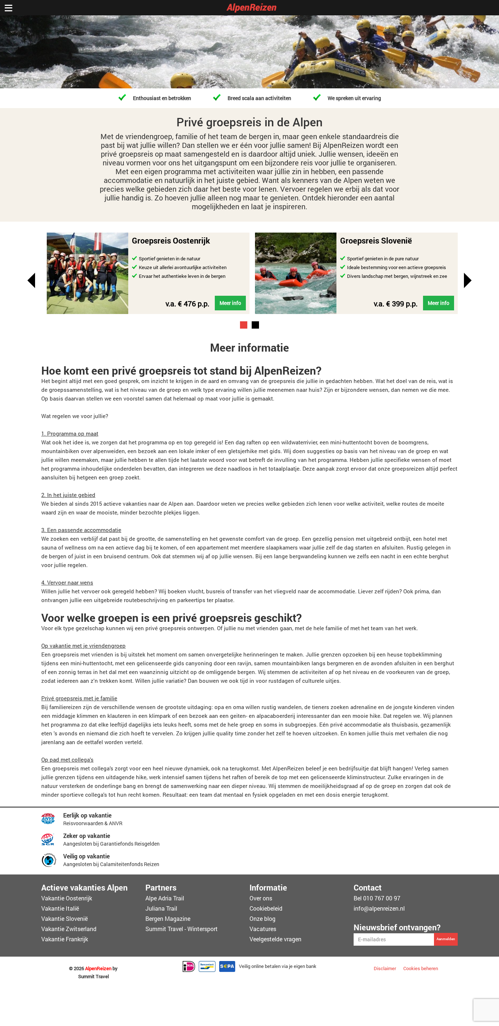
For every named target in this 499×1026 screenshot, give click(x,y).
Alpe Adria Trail (164, 898)
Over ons (261, 898)
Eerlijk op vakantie (87, 815)
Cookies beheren (420, 968)
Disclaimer (385, 968)
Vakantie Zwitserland (68, 929)
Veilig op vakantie (86, 856)
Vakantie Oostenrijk (66, 898)
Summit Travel (93, 976)
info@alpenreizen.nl (379, 908)
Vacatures (263, 929)
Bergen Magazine (167, 918)
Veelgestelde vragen (275, 939)
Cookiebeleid (266, 908)
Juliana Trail (161, 908)
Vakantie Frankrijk (64, 939)
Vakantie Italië (60, 908)
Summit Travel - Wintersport (181, 929)
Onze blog (262, 918)
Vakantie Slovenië (64, 918)
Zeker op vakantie (86, 835)
